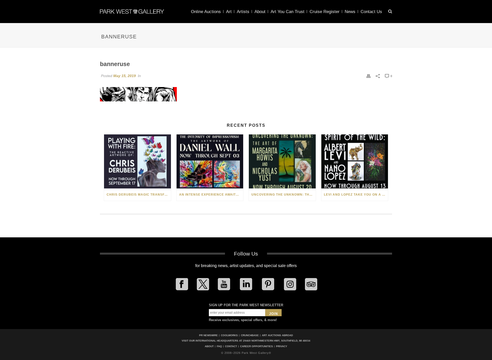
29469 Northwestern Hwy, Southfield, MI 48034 (276, 340)
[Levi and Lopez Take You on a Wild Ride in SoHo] (354, 161)
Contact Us (371, 11)
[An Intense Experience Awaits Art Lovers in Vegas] (210, 161)
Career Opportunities (256, 346)
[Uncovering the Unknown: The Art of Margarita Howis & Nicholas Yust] (282, 161)
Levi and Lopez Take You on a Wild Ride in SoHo (356, 194)
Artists (243, 11)
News (350, 11)
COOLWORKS (229, 335)
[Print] (368, 75)
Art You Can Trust (287, 11)
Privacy (281, 346)
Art (229, 11)
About (259, 11)
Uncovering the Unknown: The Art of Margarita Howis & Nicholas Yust (283, 194)
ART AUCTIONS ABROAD (277, 335)
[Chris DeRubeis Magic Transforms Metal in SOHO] (137, 161)
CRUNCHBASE (250, 335)
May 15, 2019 (124, 76)
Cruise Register (325, 11)
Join (273, 314)
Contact (231, 346)
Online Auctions (206, 11)
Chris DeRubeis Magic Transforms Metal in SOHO (139, 194)
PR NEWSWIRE (208, 335)
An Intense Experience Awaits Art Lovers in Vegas (211, 194)
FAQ (219, 346)
